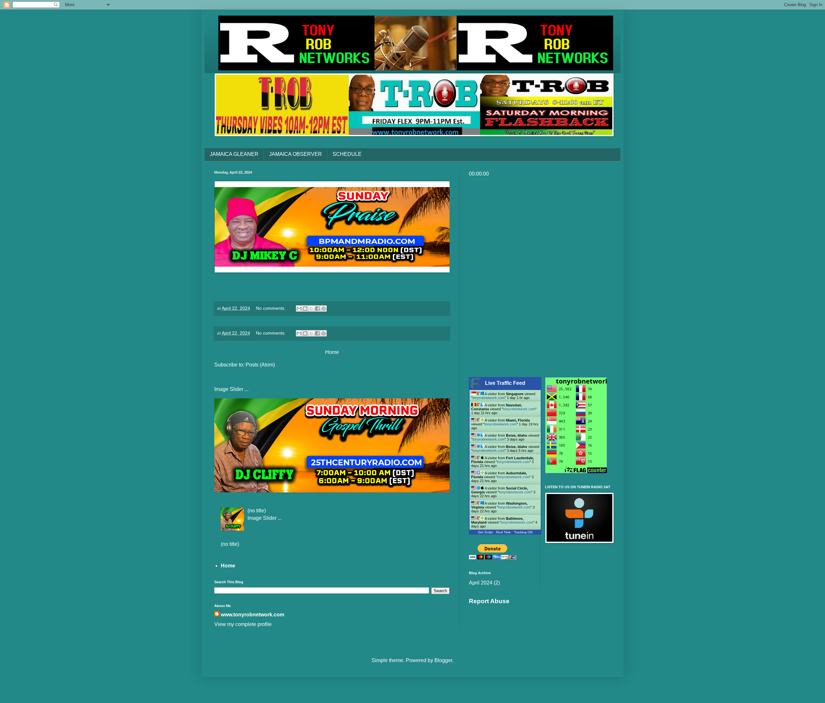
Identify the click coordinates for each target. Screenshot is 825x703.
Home (332, 352)
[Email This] (299, 308)
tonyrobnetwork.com (488, 398)
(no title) (257, 510)
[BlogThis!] (305, 308)
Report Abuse (489, 601)
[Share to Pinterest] (323, 308)
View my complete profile (243, 624)
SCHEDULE (347, 154)
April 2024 (480, 582)
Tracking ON (523, 532)
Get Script (485, 532)
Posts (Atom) (260, 364)
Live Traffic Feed (505, 383)
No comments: (271, 308)
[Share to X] (311, 308)
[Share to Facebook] (317, 308)
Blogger (443, 660)
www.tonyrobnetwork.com (252, 614)
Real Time (503, 532)
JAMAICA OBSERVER (295, 154)
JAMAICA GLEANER (234, 154)
